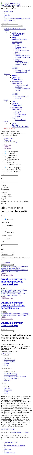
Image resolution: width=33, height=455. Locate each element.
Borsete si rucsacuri (22, 70)
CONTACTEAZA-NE (8, 429)
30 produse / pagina (14, 168)
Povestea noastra (10, 373)
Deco (6, 121)
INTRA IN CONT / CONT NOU (15, 29)
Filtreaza (7, 148)
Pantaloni (18, 61)
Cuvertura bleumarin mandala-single (12, 324)
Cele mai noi (11, 153)
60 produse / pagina (14, 169)
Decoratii (6, 187)
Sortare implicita (13, 152)
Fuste (17, 59)
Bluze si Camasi (20, 47)
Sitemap (7, 380)
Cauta (20, 25)
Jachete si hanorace (22, 89)
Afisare (6, 147)
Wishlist (7, 15)
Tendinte (15, 118)
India (5, 198)
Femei (6, 30)
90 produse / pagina (14, 171)
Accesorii (15, 67)
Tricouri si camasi (21, 85)
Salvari (17, 54)
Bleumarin (7, 194)
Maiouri (18, 49)
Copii (6, 100)
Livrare (6, 363)
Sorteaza (7, 145)
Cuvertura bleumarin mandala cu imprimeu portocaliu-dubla (13, 305)
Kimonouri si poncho (22, 56)
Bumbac (6, 191)
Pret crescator (12, 157)
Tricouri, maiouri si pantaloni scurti (22, 63)
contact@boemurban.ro (20, 432)
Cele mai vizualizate (14, 164)
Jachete (18, 111)
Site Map (7, 449)
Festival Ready (20, 120)
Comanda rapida (7, 275)
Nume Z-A (10, 163)
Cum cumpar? (9, 360)
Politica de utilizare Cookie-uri (15, 377)
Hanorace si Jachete (22, 57)
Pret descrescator (13, 159)
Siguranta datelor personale (14, 446)
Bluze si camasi (20, 115)
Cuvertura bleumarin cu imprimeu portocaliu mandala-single (13, 282)
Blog (6, 392)
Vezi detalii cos (6, 353)
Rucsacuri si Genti (21, 96)
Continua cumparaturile (7, 264)
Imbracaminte (17, 42)
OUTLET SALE (9, 128)
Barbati (7, 74)
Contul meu (8, 12)
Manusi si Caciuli (21, 72)
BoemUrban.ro (9, 453)
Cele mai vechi (12, 155)
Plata (7, 361)
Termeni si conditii (10, 375)
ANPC (6, 393)
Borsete (18, 98)
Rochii (17, 45)
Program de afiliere (11, 378)
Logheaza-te (5, 263)
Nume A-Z (10, 161)
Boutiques (8, 390)
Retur (6, 365)
